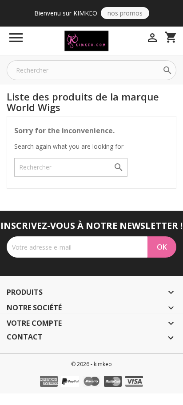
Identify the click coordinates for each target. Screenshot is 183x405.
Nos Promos (125, 13)
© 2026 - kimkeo (91, 364)
